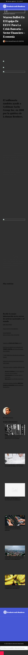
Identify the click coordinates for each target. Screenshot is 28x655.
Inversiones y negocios (9, 13)
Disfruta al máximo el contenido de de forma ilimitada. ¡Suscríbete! (13, 349)
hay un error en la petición (10, 329)
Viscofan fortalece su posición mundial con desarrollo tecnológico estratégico (14, 498)
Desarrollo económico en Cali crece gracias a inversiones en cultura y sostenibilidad (14, 558)
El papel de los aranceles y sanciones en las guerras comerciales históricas (13, 587)
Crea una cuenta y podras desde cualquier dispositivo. (13, 385)
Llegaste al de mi (12, 343)
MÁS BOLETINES (7, 324)
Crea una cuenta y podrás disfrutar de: (14, 367)
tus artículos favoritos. (14, 379)
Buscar (5, 629)
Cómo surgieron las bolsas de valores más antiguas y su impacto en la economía (14, 437)
